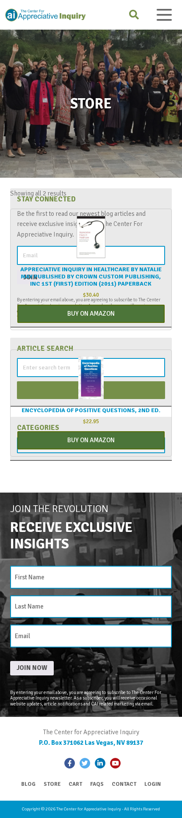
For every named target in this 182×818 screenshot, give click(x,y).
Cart (75, 784)
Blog (28, 784)
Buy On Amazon (91, 313)
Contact (124, 784)
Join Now (32, 668)
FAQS (97, 784)
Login (152, 784)
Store (52, 784)
